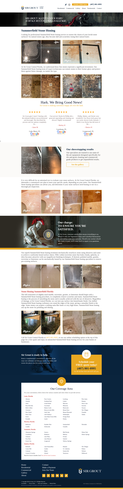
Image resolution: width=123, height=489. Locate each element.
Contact (99, 8)
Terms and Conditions (42, 483)
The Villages (85, 410)
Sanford (65, 439)
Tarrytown (65, 453)
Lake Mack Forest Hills (50, 416)
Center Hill (28, 449)
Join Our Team (48, 470)
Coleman (28, 451)
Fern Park (28, 439)
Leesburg (65, 399)
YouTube (57, 475)
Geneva (46, 432)
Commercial (70, 8)
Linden (46, 449)
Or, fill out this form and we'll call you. (86, 371)
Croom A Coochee (30, 453)
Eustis (27, 416)
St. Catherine (66, 449)
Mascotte (65, 403)
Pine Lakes (84, 399)
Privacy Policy (32, 483)
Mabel (46, 451)
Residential (61, 8)
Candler (28, 426)
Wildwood (84, 453)
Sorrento (84, 405)
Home (23, 465)
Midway (65, 434)
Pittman (84, 401)
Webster (84, 451)
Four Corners (47, 399)
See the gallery (77, 164)
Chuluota (28, 436)
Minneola (65, 405)
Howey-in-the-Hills (49, 410)
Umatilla (84, 412)
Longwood (47, 441)
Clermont (28, 410)
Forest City (28, 441)
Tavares (84, 408)
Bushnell (28, 446)
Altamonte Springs (30, 432)
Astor (27, 403)
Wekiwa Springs (67, 441)
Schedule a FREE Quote (80, 4)
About (84, 8)
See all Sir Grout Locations (49, 455)
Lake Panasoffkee (48, 446)
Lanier (46, 419)
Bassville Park (29, 405)
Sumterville (66, 451)
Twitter (52, 475)
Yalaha (83, 414)
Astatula (28, 401)
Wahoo (83, 449)
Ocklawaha (47, 426)
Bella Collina (29, 408)
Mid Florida (66, 432)
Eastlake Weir (47, 424)
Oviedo (65, 436)
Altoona (28, 399)
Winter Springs (85, 434)
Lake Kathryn (47, 414)
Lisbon (64, 401)
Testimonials (91, 8)
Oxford (46, 453)
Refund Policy (53, 483)
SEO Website (86, 483)
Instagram (43, 475)
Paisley (65, 419)
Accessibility (24, 483)
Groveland (47, 405)
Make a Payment (49, 467)
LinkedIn (61, 475)
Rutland (65, 446)
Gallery (78, 8)
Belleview (28, 424)
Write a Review (66, 4)
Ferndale (28, 419)
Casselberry (29, 434)
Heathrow (46, 434)
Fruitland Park (48, 401)
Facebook (48, 475)
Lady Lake (47, 412)
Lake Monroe (47, 439)
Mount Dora (66, 410)
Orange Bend (66, 416)
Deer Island (29, 412)
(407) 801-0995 (96, 4)
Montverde (66, 408)
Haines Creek (47, 408)
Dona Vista (28, 414)
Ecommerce (91, 483)
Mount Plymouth (67, 412)
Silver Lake (85, 403)
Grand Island (47, 403)
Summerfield (66, 424)
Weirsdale (84, 424)
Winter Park (85, 432)
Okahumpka (66, 414)
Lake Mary (47, 436)
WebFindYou (99, 483)
